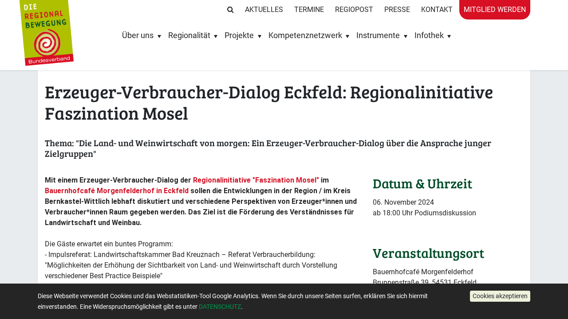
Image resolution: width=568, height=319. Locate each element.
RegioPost (354, 9)
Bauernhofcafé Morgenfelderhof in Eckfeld (117, 191)
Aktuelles (264, 9)
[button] (500, 296)
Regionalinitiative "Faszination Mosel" (256, 180)
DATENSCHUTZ (220, 306)
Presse (397, 9)
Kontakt (437, 9)
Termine (309, 9)
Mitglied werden (495, 9)
